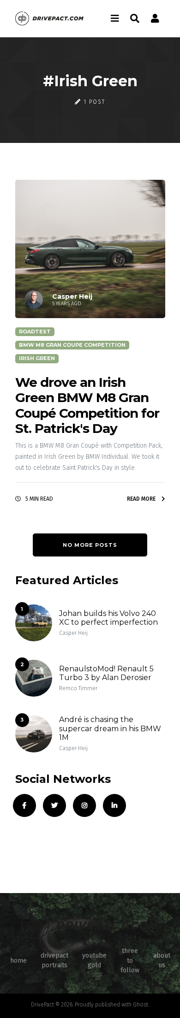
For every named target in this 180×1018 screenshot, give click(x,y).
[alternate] (155, 18)
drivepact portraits (54, 960)
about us (161, 960)
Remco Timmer (78, 688)
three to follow (129, 960)
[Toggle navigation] (115, 18)
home (18, 961)
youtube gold (94, 960)
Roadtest (35, 331)
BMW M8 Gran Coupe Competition (72, 345)
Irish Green (37, 358)
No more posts (90, 545)
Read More (142, 499)
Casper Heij (73, 633)
